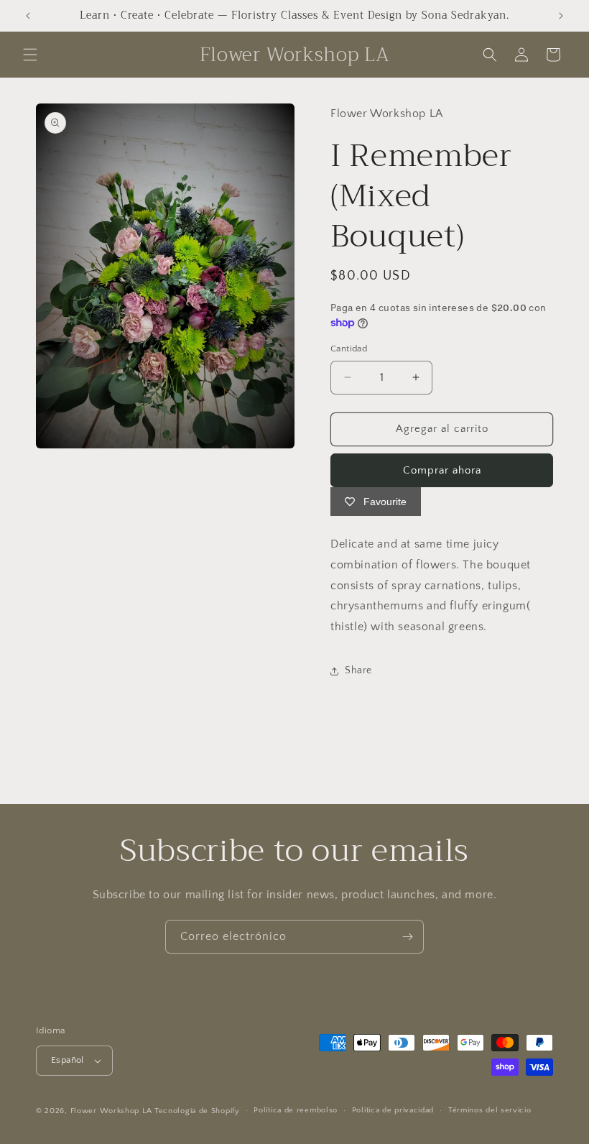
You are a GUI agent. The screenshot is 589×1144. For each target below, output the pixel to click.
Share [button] (358, 670)
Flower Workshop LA (111, 1111)
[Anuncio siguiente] (561, 16)
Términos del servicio (490, 1110)
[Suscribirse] (407, 937)
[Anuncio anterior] (28, 16)
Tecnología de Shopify (197, 1111)
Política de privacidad (393, 1110)
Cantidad (348, 348)
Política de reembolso (296, 1110)
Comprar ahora (442, 470)
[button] (30, 54)
